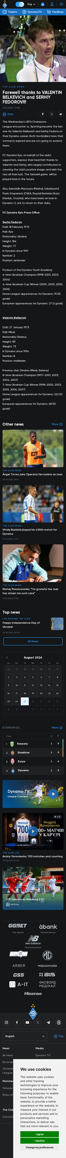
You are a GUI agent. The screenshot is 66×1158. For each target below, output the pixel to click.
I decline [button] (40, 1140)
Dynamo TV (43, 1055)
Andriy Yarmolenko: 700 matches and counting (33, 856)
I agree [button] (39, 1134)
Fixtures (8, 1088)
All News (33, 641)
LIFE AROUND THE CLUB (16, 619)
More (55, 727)
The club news (14, 87)
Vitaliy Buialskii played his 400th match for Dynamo (30, 531)
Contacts (9, 1116)
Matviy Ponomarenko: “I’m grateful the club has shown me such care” (30, 591)
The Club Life (11, 853)
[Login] (52, 4)
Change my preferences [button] (39, 1147)
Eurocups (8, 1062)
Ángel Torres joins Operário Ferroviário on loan (32, 474)
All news (8, 1055)
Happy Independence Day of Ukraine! (21, 624)
